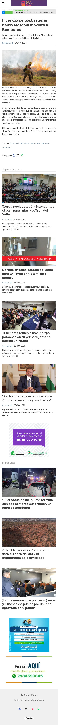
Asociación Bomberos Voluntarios (25, 143)
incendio (46, 143)
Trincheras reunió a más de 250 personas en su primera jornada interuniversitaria (26, 337)
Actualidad (7, 42)
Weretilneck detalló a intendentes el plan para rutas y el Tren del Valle (28, 210)
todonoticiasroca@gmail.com (29, 700)
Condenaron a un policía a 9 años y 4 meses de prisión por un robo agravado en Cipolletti (28, 604)
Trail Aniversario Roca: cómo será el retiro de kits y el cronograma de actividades (25, 554)
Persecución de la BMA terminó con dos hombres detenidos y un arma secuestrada (27, 503)
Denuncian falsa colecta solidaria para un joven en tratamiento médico (27, 273)
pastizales (6, 147)
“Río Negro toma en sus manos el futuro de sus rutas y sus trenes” (27, 398)
